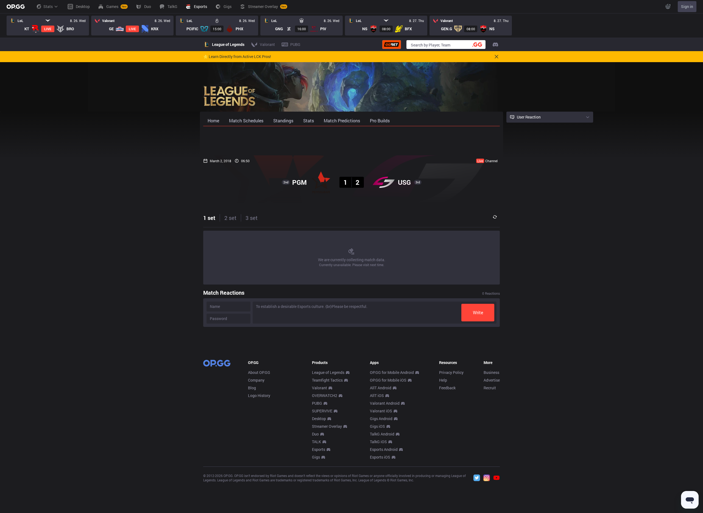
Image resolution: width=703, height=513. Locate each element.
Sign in (687, 6)
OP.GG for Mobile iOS (388, 380)
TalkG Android (382, 434)
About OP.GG (259, 372)
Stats (48, 6)
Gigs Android (381, 418)
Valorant (319, 387)
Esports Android (384, 449)
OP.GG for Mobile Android (392, 372)
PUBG (317, 403)
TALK (316, 441)
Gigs (316, 457)
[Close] (496, 56)
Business (491, 372)
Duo (315, 434)
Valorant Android (385, 403)
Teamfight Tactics (327, 380)
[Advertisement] (351, 140)
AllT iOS (377, 395)
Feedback (447, 387)
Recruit (490, 387)
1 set (209, 217)
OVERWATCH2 (324, 395)
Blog (252, 387)
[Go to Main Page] (15, 6)
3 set (252, 217)
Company (256, 380)
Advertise (492, 380)
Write (478, 312)
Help (443, 380)
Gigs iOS (377, 426)
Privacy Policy (451, 372)
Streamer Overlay (327, 426)
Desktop (319, 418)
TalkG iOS (378, 441)
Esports (318, 449)
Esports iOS (380, 457)
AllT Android (380, 387)
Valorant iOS (381, 410)
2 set (230, 217)
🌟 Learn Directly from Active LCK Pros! (237, 56)
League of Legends (328, 372)
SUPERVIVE (322, 410)
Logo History (259, 395)
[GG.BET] (391, 44)
